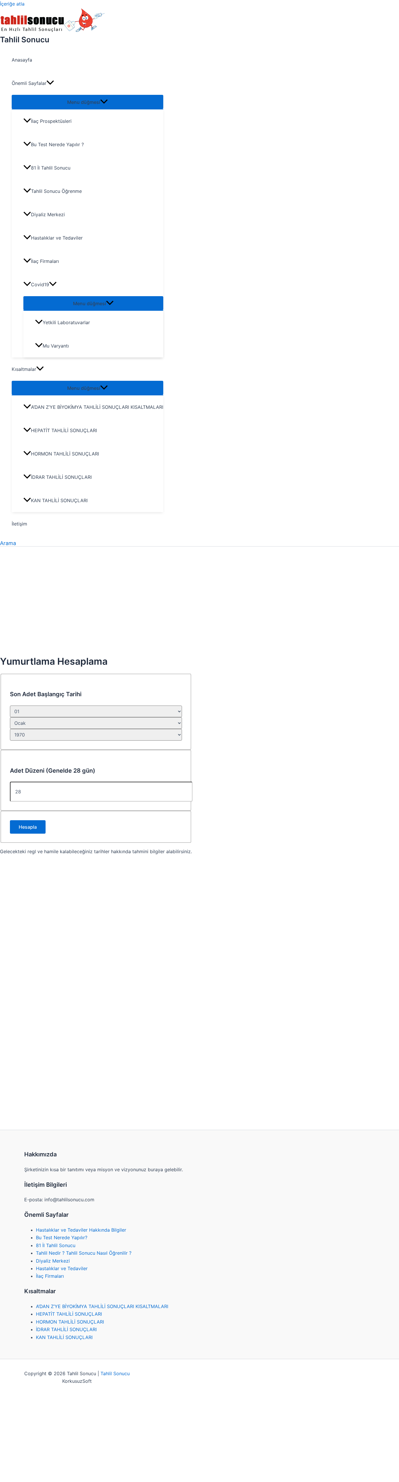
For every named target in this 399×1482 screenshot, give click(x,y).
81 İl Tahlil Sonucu (50, 168)
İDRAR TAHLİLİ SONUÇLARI (61, 477)
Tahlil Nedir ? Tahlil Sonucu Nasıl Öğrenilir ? (83, 1253)
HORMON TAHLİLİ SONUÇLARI (65, 454)
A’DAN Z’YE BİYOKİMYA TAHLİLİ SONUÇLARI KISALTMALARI (97, 407)
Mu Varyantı (56, 346)
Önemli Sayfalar (29, 83)
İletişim (19, 524)
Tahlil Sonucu (24, 39)
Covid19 (40, 284)
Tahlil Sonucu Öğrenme (56, 191)
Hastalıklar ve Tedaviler (57, 238)
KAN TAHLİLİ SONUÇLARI (59, 500)
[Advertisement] (96, 608)
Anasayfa (22, 60)
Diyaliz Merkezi (48, 214)
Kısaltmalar (24, 369)
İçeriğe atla (12, 4)
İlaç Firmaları (45, 261)
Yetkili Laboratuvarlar (66, 322)
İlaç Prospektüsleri (51, 121)
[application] (50, 83)
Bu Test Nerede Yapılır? (61, 1237)
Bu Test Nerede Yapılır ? (57, 144)
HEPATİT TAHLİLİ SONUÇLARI (64, 430)
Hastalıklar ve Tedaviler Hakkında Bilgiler (81, 1230)
